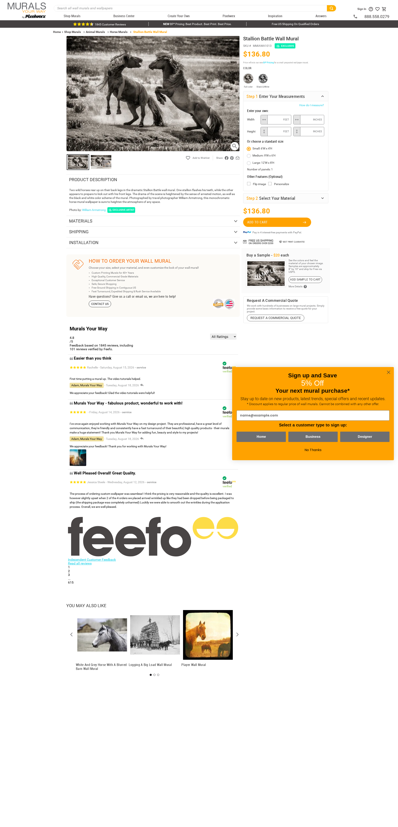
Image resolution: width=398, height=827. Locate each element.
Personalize (281, 184)
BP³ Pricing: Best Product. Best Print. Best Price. (197, 24)
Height (251, 131)
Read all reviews (80, 563)
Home (261, 436)
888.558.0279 (376, 16)
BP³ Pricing (268, 62)
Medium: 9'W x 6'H (263, 155)
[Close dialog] (388, 372)
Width (251, 119)
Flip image (259, 184)
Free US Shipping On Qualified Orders (295, 24)
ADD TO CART (257, 222)
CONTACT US (100, 304)
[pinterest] (232, 158)
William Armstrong (94, 210)
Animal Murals (95, 32)
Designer (365, 436)
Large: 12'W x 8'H (263, 162)
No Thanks (313, 450)
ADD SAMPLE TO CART (305, 279)
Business (313, 436)
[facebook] (226, 158)
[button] (71, 634)
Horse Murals (118, 32)
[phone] (358, 16)
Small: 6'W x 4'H (262, 148)
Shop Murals (72, 32)
